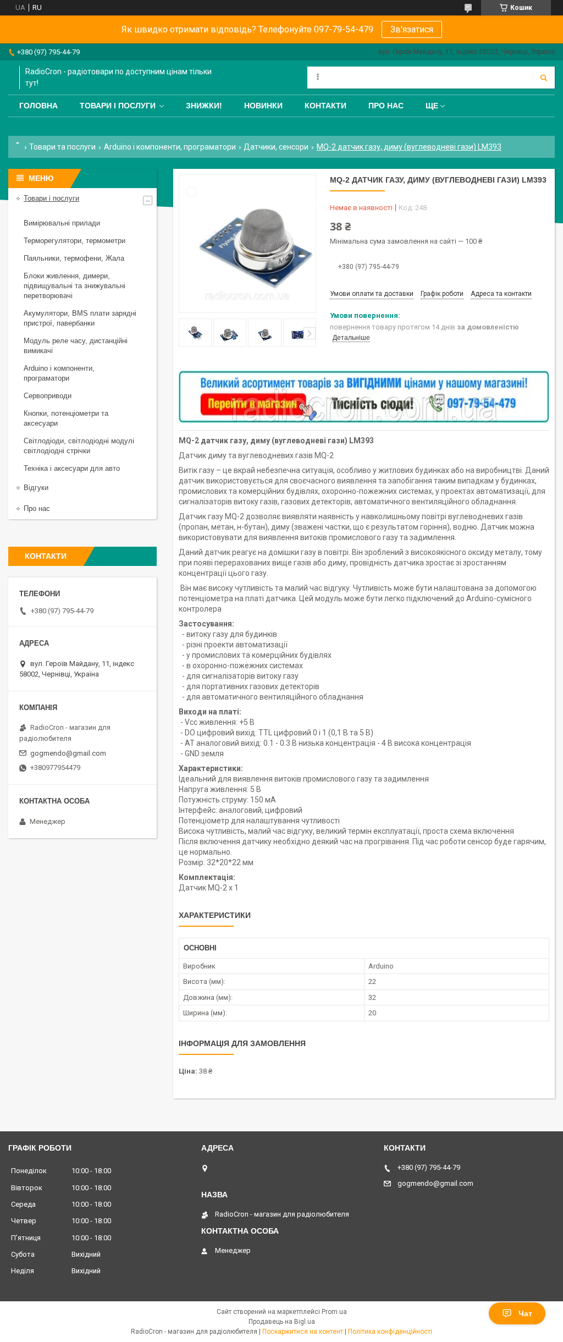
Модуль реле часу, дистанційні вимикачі (76, 346)
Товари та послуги (62, 146)
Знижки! (204, 105)
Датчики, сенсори (276, 146)
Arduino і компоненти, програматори (170, 146)
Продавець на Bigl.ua (282, 1322)
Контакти (325, 105)
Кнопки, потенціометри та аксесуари (66, 418)
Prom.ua (334, 1312)
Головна (38, 105)
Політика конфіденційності (390, 1331)
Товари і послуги (118, 105)
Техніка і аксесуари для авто (72, 468)
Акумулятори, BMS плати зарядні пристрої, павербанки (80, 318)
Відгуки (36, 487)
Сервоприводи (47, 396)
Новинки (263, 105)
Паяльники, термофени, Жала (74, 258)
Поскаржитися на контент (302, 1331)
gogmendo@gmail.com (68, 753)
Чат (525, 1313)
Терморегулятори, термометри (74, 241)
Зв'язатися (411, 29)
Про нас (386, 105)
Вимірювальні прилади (62, 223)
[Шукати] (544, 78)
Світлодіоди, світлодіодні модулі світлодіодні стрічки (79, 446)
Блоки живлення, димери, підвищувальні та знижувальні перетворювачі (74, 286)
